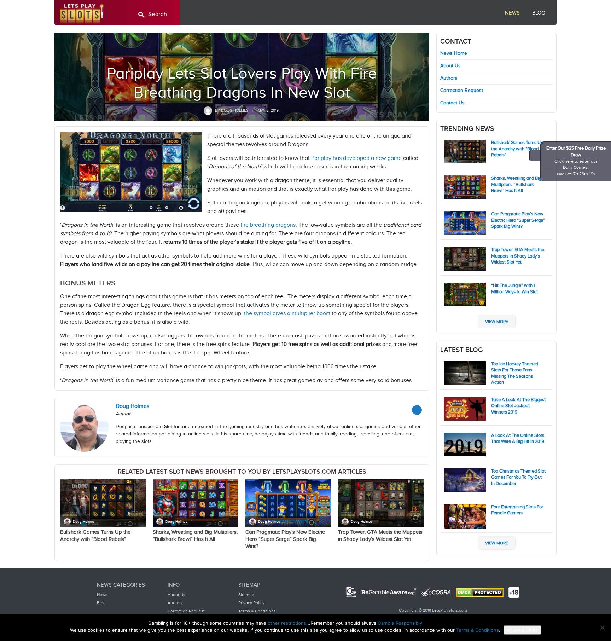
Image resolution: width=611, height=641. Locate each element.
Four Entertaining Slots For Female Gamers (517, 510)
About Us (450, 66)
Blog (538, 13)
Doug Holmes (84, 522)
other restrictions (287, 623)
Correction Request (461, 90)
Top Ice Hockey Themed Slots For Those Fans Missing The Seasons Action (514, 373)
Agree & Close (522, 630)
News (512, 13)
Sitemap (246, 594)
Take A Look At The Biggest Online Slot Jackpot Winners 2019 (518, 406)
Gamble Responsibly (400, 623)
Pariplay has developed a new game (356, 158)
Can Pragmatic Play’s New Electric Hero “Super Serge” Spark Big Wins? (285, 539)
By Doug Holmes (231, 110)
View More (496, 321)
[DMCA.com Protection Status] (480, 592)
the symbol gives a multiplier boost (287, 313)
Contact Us (452, 103)
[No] (602, 627)
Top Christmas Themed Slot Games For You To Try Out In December (518, 477)
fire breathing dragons (268, 225)
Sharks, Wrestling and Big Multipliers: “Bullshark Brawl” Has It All (516, 184)
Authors (449, 78)
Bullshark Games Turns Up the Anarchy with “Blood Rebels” (517, 149)
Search (157, 14)
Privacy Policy (251, 602)
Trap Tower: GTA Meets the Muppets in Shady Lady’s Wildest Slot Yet (517, 256)
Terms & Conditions (257, 610)
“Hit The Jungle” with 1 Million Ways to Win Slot (514, 289)
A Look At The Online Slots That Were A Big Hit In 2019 (517, 439)
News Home (453, 53)
